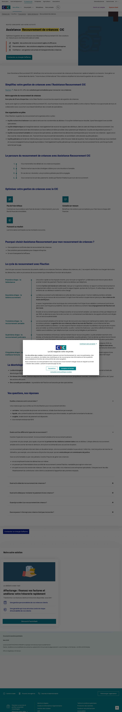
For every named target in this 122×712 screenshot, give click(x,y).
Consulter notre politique (61, 372)
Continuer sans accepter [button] (87, 344)
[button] (67, 368)
